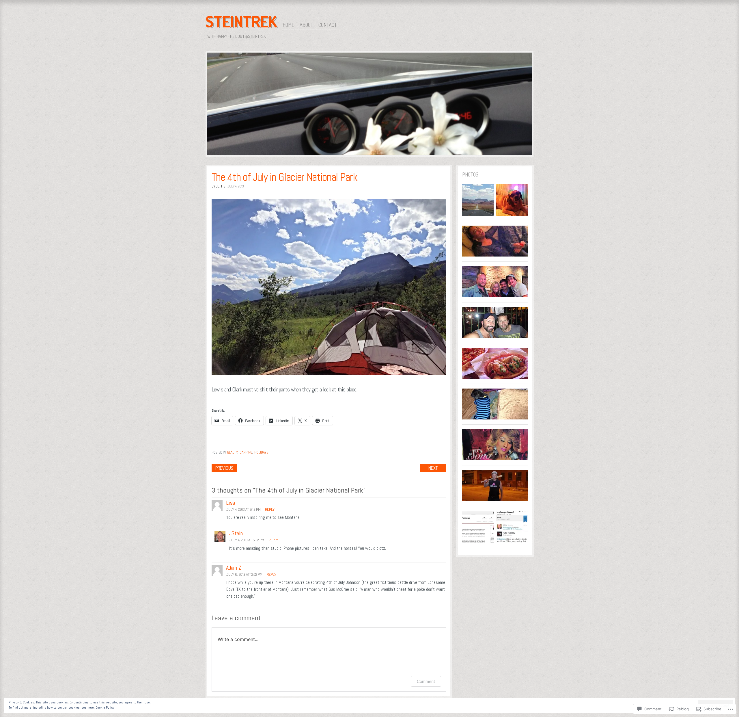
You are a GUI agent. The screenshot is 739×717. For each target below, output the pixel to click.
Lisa (230, 502)
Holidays (261, 452)
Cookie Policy (105, 707)
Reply (270, 509)
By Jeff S (218, 186)
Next (433, 468)
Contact (327, 25)
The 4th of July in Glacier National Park (284, 177)
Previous (224, 468)
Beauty (232, 452)
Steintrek (241, 21)
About (306, 25)
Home (288, 25)
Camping (246, 452)
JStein (236, 533)
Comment (426, 681)
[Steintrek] (369, 105)
